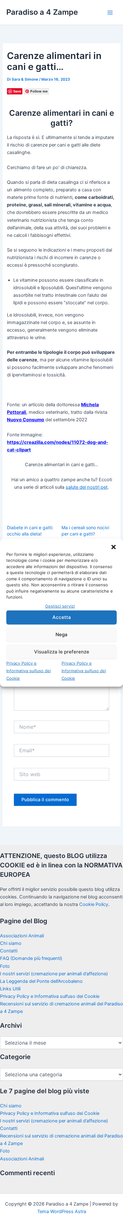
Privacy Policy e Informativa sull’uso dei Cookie (28, 670)
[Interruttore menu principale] (110, 12)
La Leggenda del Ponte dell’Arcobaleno (41, 981)
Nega (61, 634)
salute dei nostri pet (87, 487)
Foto (5, 966)
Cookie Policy (93, 904)
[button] (113, 547)
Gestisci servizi (60, 605)
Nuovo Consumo (25, 420)
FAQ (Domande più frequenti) (31, 958)
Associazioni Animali (22, 936)
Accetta (61, 617)
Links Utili (10, 989)
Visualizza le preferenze (61, 652)
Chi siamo (10, 943)
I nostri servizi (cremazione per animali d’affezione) (54, 974)
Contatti (8, 951)
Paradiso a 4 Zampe (42, 12)
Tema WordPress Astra (61, 1211)
